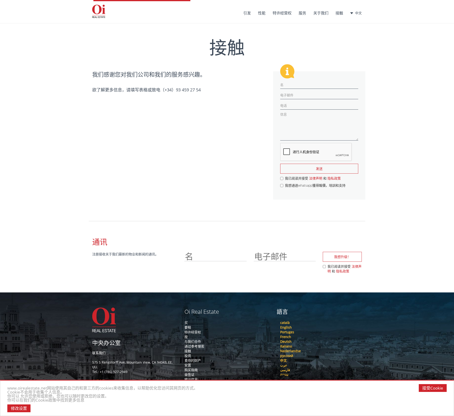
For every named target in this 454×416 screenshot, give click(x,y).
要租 (187, 327)
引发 (247, 13)
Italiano (286, 346)
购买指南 (191, 370)
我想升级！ (342, 256)
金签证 (189, 374)
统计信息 (191, 379)
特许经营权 (282, 13)
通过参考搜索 (194, 346)
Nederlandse (290, 351)
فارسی (285, 370)
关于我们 (320, 13)
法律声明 (315, 178)
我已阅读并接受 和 (313, 178)
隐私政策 (334, 178)
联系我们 (98, 353)
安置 (187, 365)
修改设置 (19, 408)
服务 (302, 13)
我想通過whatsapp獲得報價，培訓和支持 (315, 185)
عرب (283, 365)
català (285, 322)
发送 (319, 168)
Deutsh (286, 341)
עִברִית (284, 374)
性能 (262, 13)
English (286, 327)
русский (286, 355)
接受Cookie (432, 388)
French (285, 337)
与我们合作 (192, 341)
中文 (358, 13)
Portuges (287, 332)
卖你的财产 (192, 360)
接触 (339, 13)
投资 (187, 355)
